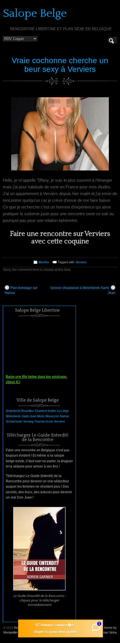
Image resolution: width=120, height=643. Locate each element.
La (59, 410)
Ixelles (52, 410)
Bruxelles (27, 410)
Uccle (49, 421)
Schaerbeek (14, 421)
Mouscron (52, 416)
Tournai (39, 421)
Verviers (81, 262)
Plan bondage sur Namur (21, 290)
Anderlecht (13, 410)
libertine (44, 262)
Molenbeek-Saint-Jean (21, 416)
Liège (65, 410)
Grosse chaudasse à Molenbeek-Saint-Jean (83, 290)
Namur (64, 416)
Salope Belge (35, 13)
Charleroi (41, 410)
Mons (41, 416)
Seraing (28, 421)
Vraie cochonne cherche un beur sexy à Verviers (60, 64)
